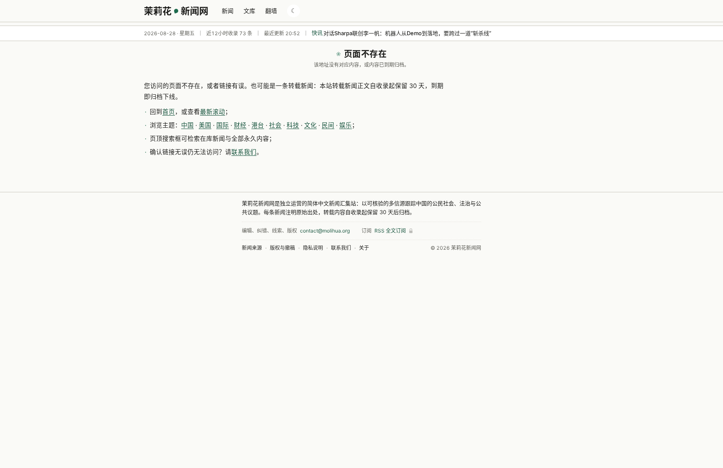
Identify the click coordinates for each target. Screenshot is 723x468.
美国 (205, 125)
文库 (249, 10)
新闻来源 (252, 248)
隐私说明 (313, 248)
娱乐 (345, 125)
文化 (310, 125)
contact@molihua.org (325, 231)
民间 (328, 125)
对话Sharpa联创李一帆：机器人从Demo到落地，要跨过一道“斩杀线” (407, 33)
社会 (275, 125)
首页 (168, 112)
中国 (187, 125)
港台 (257, 125)
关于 (364, 248)
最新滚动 (212, 112)
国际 (222, 125)
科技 (293, 125)
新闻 (227, 10)
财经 (240, 125)
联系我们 (243, 152)
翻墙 (271, 10)
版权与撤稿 (282, 248)
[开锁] (411, 231)
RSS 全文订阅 (390, 231)
